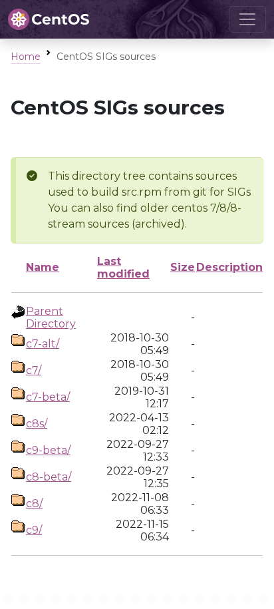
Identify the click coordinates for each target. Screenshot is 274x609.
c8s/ (36, 423)
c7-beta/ (48, 397)
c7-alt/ (42, 343)
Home (26, 57)
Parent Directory (51, 317)
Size (182, 267)
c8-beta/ (48, 477)
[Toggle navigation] (247, 19)
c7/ (33, 370)
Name (42, 267)
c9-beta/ (48, 450)
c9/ (34, 530)
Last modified (123, 267)
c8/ (34, 503)
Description (229, 267)
